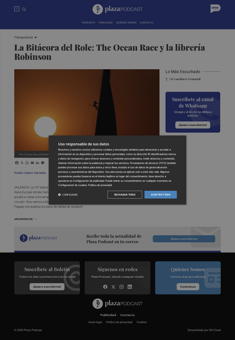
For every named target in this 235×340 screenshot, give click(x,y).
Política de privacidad (100, 185)
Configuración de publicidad (88, 180)
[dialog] (117, 170)
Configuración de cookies (72, 185)
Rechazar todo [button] (124, 194)
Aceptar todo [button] (160, 194)
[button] (68, 195)
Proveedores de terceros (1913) (148, 162)
